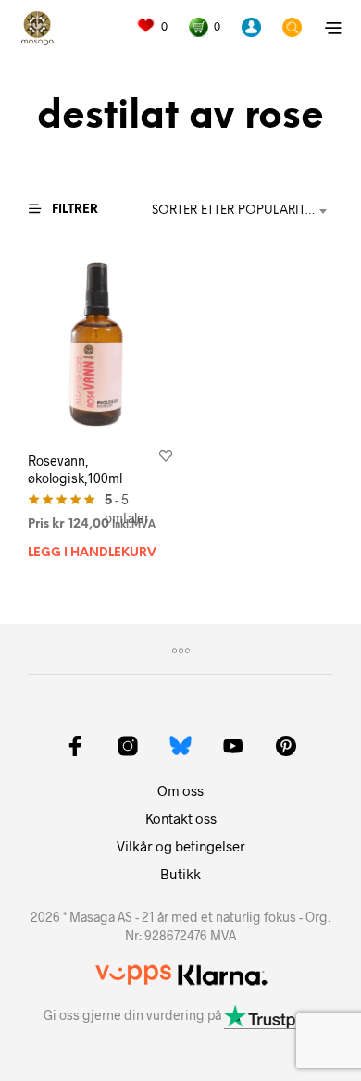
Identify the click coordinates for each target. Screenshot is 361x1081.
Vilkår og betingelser (181, 846)
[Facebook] (75, 746)
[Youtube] (233, 746)
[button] (152, 27)
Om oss (180, 790)
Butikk (180, 873)
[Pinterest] (286, 746)
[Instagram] (128, 746)
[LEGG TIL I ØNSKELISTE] (165, 454)
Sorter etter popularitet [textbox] (235, 211)
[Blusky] (180, 745)
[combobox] (243, 211)
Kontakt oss (181, 818)
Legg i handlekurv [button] (92, 553)
